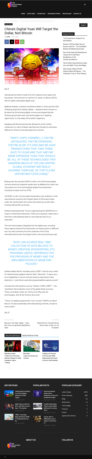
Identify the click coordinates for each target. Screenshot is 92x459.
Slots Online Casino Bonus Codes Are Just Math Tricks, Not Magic (75, 64)
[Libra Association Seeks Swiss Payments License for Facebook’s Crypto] (37, 393)
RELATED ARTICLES (13, 336)
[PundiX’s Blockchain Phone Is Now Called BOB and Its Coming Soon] (37, 406)
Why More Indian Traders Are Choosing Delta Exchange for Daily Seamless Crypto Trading (12, 358)
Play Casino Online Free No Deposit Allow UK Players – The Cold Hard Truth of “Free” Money (74, 71)
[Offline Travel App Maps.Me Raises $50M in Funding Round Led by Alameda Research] (8, 417)
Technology (41, 13)
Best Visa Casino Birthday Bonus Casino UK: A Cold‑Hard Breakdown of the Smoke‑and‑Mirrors (75, 56)
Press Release (66, 13)
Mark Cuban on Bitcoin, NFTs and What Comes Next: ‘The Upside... (22, 406)
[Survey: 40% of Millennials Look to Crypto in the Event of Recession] (37, 419)
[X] (12, 42)
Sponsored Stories (54, 13)
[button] (85, 5)
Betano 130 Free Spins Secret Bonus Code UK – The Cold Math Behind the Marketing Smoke (74, 46)
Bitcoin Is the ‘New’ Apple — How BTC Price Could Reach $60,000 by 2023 (17, 325)
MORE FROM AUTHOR (30, 336)
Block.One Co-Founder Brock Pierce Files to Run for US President (48, 325)
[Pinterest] (17, 42)
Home (23, 13)
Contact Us (77, 13)
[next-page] (9, 367)
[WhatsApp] (22, 42)
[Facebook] (6, 42)
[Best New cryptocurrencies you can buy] (31, 346)
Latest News (31, 13)
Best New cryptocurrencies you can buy (30, 356)
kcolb (8, 37)
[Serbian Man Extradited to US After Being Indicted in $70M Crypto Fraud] (8, 393)
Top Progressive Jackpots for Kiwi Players (74, 39)
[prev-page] (5, 367)
